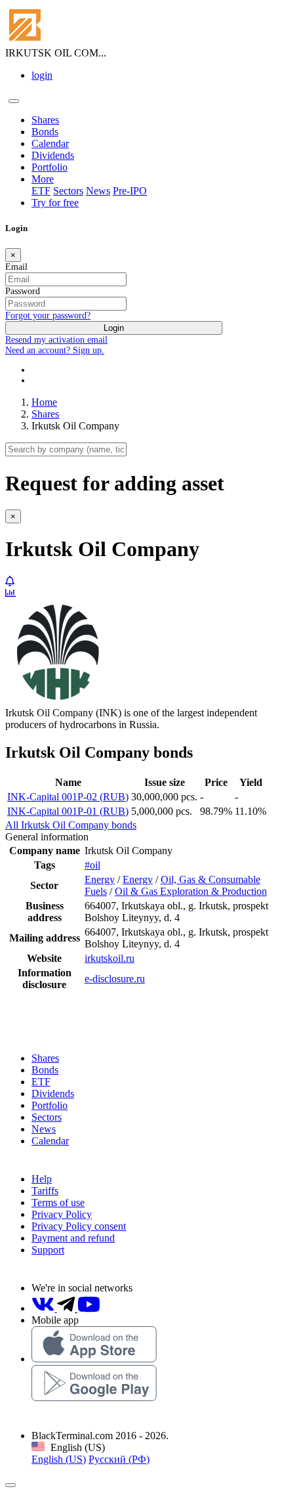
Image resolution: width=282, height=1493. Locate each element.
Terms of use (58, 1202)
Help (41, 1178)
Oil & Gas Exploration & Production (191, 891)
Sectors (68, 190)
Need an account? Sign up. (54, 350)
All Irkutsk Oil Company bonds (70, 825)
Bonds (44, 131)
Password (22, 291)
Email (16, 267)
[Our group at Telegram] (67, 1308)
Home (44, 402)
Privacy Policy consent (78, 1226)
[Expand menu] (14, 101)
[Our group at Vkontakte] (44, 1308)
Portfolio (49, 167)
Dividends (52, 155)
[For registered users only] (9, 581)
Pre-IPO (130, 190)
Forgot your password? (48, 315)
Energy (100, 879)
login (41, 75)
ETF (40, 190)
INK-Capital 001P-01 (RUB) (68, 811)
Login (114, 328)
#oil (92, 865)
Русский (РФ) (119, 1459)
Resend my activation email (56, 340)
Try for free (55, 202)
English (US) (58, 1459)
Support (47, 1249)
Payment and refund (73, 1238)
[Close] (10, 1485)
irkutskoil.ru (109, 958)
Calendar (50, 143)
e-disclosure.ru (115, 978)
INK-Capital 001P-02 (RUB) (68, 796)
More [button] (42, 178)
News (98, 190)
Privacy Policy (61, 1214)
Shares (45, 119)
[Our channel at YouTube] (88, 1308)
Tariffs (44, 1190)
